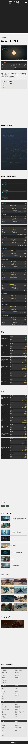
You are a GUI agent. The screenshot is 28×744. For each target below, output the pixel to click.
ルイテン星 (11, 151)
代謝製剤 (25, 353)
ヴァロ (20, 147)
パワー (3, 693)
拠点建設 (3, 725)
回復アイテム (4, 714)
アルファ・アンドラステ (9, 135)
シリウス (15, 155)
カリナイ (9, 139)
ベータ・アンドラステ (9, 136)
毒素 (26, 375)
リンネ (23, 156)
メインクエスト (4, 670)
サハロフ (20, 157)
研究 (16, 716)
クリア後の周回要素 (14, 565)
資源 (2, 711)
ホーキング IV (4, 189)
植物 (4, 85)
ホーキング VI (4, 196)
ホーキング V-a (5, 193)
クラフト (16, 701)
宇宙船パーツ (4, 716)
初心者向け (17, 668)
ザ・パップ (17, 156)
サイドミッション (5, 682)
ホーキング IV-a (6, 190)
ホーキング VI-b (5, 198)
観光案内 (16, 685)
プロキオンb (14, 154)
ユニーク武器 (4, 706)
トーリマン (21, 153)
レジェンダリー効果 (5, 709)
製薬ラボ (16, 709)
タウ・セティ (11, 150)
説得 (2, 730)
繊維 (26, 360)
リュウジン (4, 675)
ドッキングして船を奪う (15, 532)
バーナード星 (19, 149)
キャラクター (3, 685)
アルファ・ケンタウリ (22, 151)
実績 (16, 730)
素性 (2, 695)
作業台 (3, 727)
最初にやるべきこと (19, 670)
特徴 (2, 696)
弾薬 (2, 712)
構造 (26, 339)
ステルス (3, 732)
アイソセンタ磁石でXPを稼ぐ (16, 552)
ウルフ (23, 150)
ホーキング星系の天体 (8, 83)
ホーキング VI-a (6, 197)
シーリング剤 (24, 368)
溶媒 (26, 441)
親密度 (3, 698)
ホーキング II (4, 184)
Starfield (3, 505)
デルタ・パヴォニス (15, 162)
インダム (22, 155)
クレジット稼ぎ (18, 674)
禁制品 (3, 735)
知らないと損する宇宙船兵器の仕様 (18, 519)
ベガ (20, 140)
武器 (2, 704)
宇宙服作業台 (17, 706)
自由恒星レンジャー (5, 674)
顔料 (26, 449)
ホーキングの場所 (7, 81)
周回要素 (16, 723)
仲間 (2, 688)
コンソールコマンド (19, 728)
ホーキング (11, 205)
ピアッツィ (16, 145)
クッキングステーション (19, 711)
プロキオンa (13, 153)
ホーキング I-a (5, 182)
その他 (16, 721)
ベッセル (15, 143)
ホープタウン (13, 545)
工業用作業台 (17, 707)
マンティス (17, 675)
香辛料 (25, 427)
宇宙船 (3, 723)
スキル (3, 690)
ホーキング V (4, 192)
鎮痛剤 (25, 420)
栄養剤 (25, 382)
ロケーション (17, 690)
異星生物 (16, 691)
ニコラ (22, 145)
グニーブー (23, 154)
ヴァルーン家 (4, 680)
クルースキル (4, 691)
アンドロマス (25, 141)
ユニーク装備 (4, 707)
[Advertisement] (14, 19)
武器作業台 (17, 704)
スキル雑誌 (4, 717)
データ (2, 701)
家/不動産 (3, 728)
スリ (2, 733)
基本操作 (16, 677)
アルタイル (18, 146)
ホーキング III (4, 186)
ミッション (3, 668)
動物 (4, 87)
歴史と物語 (17, 695)
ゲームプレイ (3, 721)
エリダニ (5, 161)
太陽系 (16, 150)
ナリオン (20, 148)
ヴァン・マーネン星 (11, 148)
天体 (7, 505)
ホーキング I (4, 181)
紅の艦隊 (3, 677)
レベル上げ (17, 672)
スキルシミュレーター (19, 727)
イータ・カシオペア (12, 140)
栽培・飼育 (17, 714)
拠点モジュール (18, 712)
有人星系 (16, 688)
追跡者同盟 (4, 679)
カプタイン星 (10, 158)
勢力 (16, 693)
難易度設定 (17, 725)
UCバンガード (4, 672)
